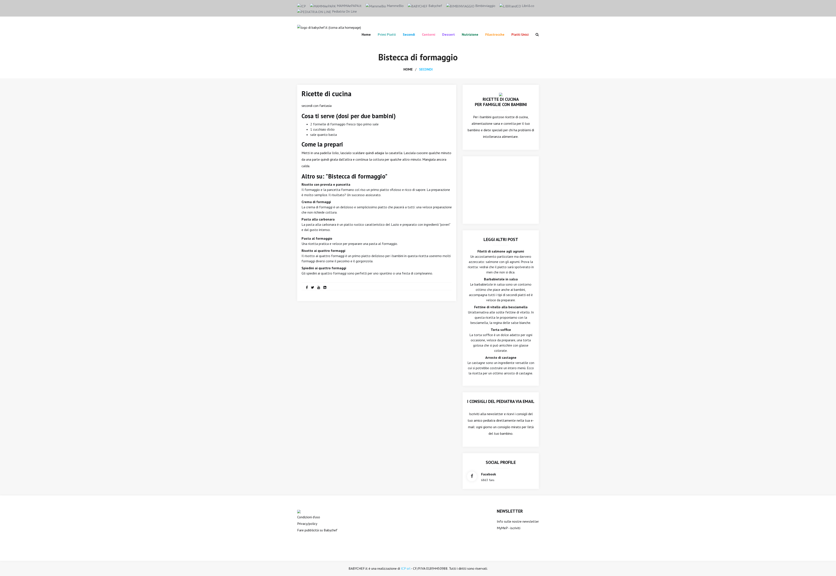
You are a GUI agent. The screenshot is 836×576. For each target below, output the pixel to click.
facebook (488, 474)
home (408, 69)
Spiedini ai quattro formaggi (324, 268)
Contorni (428, 34)
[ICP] (301, 5)
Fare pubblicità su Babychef (317, 530)
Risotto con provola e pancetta (326, 184)
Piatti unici (520, 34)
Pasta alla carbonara (318, 219)
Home (366, 34)
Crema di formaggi (316, 202)
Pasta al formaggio (317, 238)
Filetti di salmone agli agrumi (500, 251)
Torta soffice (501, 329)
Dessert (448, 34)
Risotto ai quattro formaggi (323, 250)
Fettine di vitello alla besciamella (501, 307)
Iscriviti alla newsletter (486, 414)
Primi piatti (387, 34)
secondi (426, 69)
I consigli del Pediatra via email (500, 401)
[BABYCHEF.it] (500, 94)
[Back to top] (826, 566)
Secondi (409, 34)
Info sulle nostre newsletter (518, 521)
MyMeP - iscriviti (508, 528)
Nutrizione (470, 34)
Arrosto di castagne (500, 357)
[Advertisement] (500, 190)
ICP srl (405, 568)
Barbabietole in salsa (501, 279)
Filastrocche (494, 34)
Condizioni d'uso (308, 517)
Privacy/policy (307, 523)
